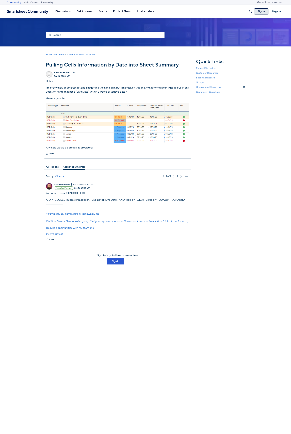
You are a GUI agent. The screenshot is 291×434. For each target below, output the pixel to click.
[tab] (52, 167)
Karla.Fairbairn (62, 72)
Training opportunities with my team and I (70, 228)
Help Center (31, 2)
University (47, 2)
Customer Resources (207, 73)
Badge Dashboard (205, 77)
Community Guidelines (208, 92)
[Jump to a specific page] (186, 176)
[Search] (251, 11)
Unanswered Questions (220, 87)
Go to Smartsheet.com (270, 2)
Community (14, 2)
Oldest (58, 176)
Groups (200, 82)
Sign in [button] (115, 261)
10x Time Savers (117, 221)
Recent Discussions (206, 68)
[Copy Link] (68, 76)
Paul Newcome (62, 184)
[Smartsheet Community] (27, 11)
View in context (54, 234)
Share (50, 154)
